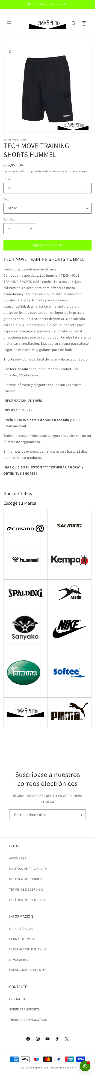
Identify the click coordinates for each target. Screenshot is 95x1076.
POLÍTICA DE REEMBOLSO (28, 900)
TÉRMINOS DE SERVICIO (26, 889)
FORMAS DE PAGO (22, 939)
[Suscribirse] (80, 814)
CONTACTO (17, 999)
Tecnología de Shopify (62, 1067)
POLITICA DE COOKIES (25, 879)
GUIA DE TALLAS (21, 929)
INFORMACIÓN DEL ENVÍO (28, 949)
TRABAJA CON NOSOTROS (28, 1020)
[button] (9, 23)
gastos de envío (39, 171)
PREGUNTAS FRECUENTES (28, 970)
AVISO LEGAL (18, 858)
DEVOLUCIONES (20, 960)
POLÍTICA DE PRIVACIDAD (28, 869)
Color (6, 199)
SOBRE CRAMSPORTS (24, 1009)
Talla (6, 179)
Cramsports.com (38, 1067)
